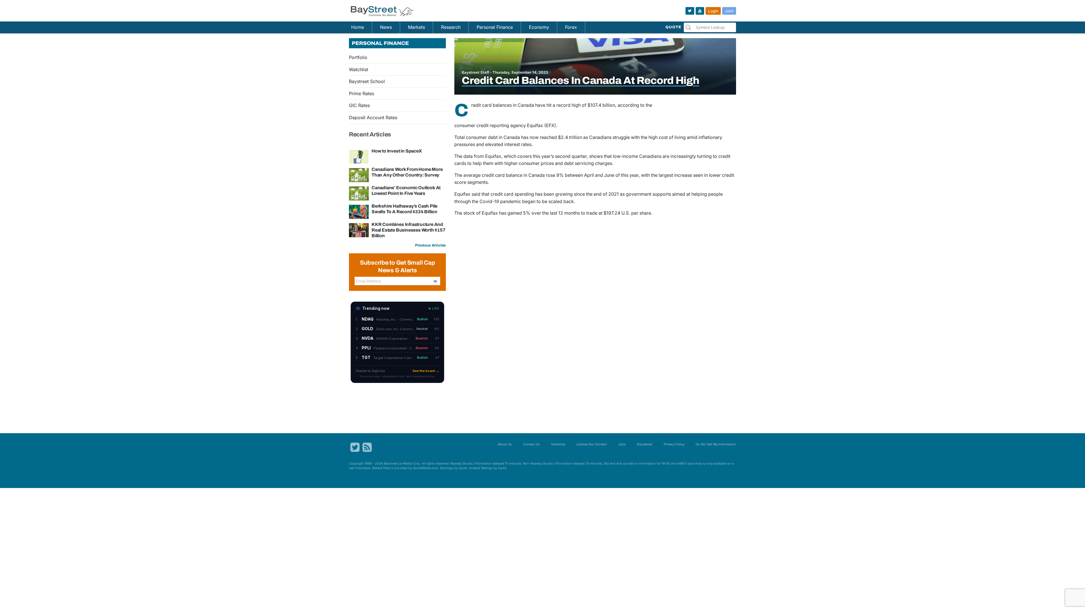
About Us (505, 444)
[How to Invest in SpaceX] (359, 156)
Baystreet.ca (393, 463)
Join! (729, 10)
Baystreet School (367, 81)
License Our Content (591, 444)
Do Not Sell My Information (716, 444)
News (386, 27)
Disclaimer (644, 444)
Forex (571, 27)
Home (357, 27)
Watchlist (358, 69)
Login (713, 10)
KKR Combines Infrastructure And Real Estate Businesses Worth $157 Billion (409, 230)
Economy (539, 27)
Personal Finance (495, 27)
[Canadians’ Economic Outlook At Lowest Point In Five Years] (359, 193)
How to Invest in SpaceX (397, 151)
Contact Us (531, 444)
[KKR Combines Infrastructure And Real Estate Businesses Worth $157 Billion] (359, 229)
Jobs (622, 444)
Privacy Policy (674, 444)
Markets (416, 27)
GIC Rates (359, 105)
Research (451, 27)
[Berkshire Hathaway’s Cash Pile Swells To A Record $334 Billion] (359, 211)
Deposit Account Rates (373, 117)
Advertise (558, 444)
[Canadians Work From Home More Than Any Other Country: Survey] (359, 174)
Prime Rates (361, 93)
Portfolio (358, 57)
